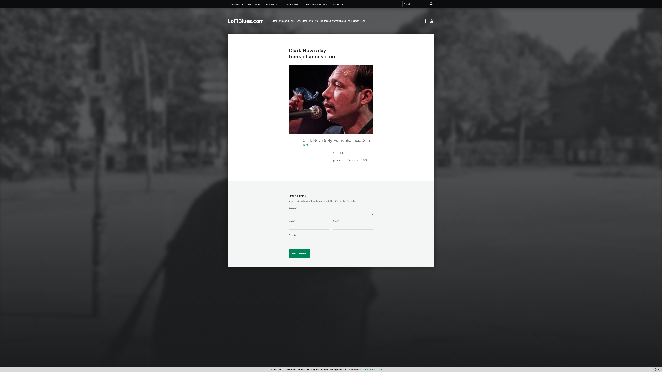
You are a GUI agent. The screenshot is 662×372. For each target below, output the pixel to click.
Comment (293, 207)
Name (292, 221)
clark (305, 145)
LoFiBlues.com (246, 20)
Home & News (234, 4)
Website (292, 235)
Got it (381, 369)
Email (336, 221)
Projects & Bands (292, 4)
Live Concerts (253, 4)
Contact (336, 4)
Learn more (369, 369)
